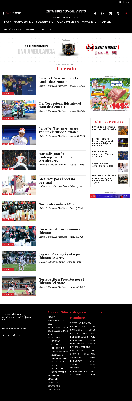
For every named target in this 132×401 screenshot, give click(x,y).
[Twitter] (118, 14)
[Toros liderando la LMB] (19, 211)
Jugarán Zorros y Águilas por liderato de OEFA (60, 256)
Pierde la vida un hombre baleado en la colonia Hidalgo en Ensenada (103, 142)
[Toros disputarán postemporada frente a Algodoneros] (19, 160)
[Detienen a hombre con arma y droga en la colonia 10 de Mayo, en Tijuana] (123, 179)
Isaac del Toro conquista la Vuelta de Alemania (58, 80)
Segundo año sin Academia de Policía (102, 164)
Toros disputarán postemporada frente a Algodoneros (56, 157)
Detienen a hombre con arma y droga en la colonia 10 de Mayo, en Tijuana (104, 179)
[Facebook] (95, 14)
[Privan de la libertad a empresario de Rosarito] (123, 130)
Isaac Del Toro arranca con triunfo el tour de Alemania (59, 130)
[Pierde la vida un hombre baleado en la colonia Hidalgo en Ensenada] (123, 142)
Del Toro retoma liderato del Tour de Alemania (60, 105)
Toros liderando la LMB (56, 204)
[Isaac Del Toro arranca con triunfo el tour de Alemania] (19, 135)
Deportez (8, 93)
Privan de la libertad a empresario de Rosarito (104, 127)
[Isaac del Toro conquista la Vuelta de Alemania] (19, 85)
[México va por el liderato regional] (19, 185)
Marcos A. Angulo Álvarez (51, 262)
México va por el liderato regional (57, 180)
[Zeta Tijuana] (66, 11)
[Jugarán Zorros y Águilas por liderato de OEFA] (19, 261)
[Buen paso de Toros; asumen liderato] (19, 236)
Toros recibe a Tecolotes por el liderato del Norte (61, 281)
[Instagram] (103, 14)
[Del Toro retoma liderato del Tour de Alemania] (19, 110)
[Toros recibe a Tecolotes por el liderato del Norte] (19, 286)
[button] (126, 13)
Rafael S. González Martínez (53, 86)
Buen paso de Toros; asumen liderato (60, 231)
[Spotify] (110, 14)
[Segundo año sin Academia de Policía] (123, 167)
